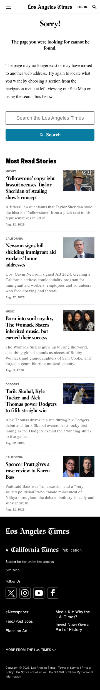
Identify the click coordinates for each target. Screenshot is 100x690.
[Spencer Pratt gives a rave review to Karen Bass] (78, 466)
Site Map (12, 570)
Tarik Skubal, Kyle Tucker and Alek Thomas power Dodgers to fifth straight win (31, 401)
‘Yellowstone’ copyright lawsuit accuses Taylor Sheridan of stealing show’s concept (30, 188)
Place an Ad (16, 631)
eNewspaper (17, 612)
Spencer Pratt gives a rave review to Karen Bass (28, 471)
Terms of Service (68, 667)
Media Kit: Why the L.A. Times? (73, 614)
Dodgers (12, 384)
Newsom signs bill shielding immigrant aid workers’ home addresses (31, 255)
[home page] (50, 6)
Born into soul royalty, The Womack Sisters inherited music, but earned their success (29, 328)
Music (10, 311)
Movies (11, 171)
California (14, 238)
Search (53, 137)
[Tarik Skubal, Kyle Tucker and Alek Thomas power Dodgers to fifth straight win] (78, 393)
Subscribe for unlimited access (30, 562)
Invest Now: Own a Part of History (72, 627)
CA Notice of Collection (31, 672)
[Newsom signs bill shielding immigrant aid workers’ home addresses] (78, 247)
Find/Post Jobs (19, 622)
